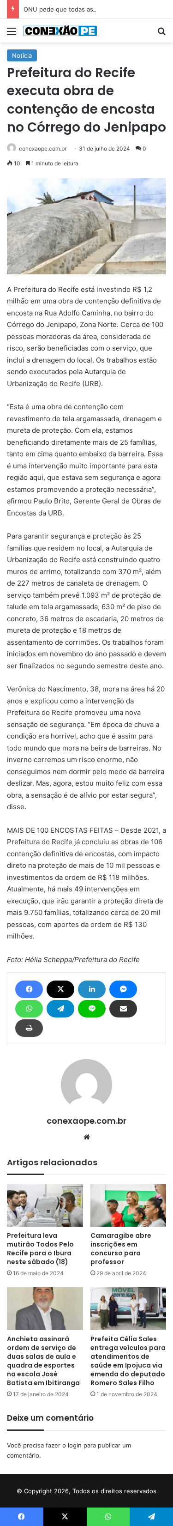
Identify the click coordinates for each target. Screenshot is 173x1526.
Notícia (22, 55)
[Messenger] (123, 989)
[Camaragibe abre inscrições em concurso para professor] (128, 1205)
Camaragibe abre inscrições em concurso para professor (120, 1248)
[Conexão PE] (60, 30)
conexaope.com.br (42, 148)
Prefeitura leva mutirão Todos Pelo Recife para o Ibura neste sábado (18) (40, 1248)
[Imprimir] (29, 1028)
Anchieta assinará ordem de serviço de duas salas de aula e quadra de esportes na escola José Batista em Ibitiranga (43, 1360)
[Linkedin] (92, 989)
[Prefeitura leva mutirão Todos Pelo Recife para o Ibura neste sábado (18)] (45, 1205)
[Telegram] (60, 1008)
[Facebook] (29, 989)
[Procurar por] (161, 34)
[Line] (92, 1008)
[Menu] (11, 34)
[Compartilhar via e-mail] (123, 1008)
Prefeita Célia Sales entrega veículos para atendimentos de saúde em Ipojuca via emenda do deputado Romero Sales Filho (128, 1360)
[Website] (86, 1137)
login (75, 1445)
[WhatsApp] (29, 1008)
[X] (60, 989)
